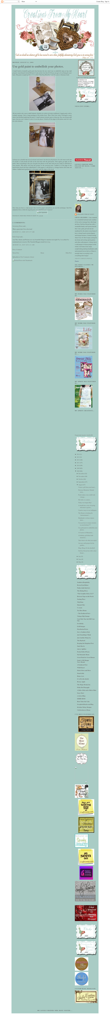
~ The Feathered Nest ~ (84, 613)
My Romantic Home (83, 654)
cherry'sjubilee (81, 649)
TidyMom (80, 602)
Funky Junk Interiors (83, 588)
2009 (78, 468)
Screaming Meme (18, 226)
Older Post (69, 253)
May (79, 562)
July (79, 556)
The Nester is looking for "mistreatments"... (85, 514)
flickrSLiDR (90, 435)
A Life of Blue (81, 696)
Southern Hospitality (83, 582)
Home (42, 253)
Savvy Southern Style (83, 632)
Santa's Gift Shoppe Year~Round (83, 661)
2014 (78, 454)
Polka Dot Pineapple (83, 687)
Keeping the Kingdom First (85, 643)
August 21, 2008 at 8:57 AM (24, 232)
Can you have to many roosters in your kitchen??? (87, 524)
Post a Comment (17, 249)
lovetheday (80, 623)
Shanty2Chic (81, 605)
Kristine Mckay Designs (84, 707)
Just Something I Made (84, 635)
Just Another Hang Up (84, 638)
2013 (78, 457)
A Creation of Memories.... (86, 533)
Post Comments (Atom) (27, 257)
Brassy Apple (81, 682)
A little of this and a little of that (86, 690)
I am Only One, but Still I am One (86, 620)
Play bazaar (61, 240)
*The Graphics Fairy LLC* (85, 593)
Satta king (47, 242)
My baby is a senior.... (84, 500)
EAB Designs (81, 626)
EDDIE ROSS (81, 699)
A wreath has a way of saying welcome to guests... (86, 506)
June (79, 559)
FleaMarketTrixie (82, 629)
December (81, 473)
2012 (78, 460)
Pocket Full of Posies (83, 652)
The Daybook (81, 640)
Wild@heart (81, 668)
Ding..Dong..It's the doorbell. (86, 548)
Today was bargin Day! (85, 503)
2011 (78, 463)
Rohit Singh (16, 237)
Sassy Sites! (80, 693)
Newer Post (16, 253)
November (81, 476)
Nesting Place (81, 599)
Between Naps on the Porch (85, 596)
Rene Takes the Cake (83, 701)
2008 (78, 471)
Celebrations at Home (83, 710)
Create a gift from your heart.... (87, 487)
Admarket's (83, 435)
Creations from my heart (85, 214)
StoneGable (80, 673)
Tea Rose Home (82, 610)
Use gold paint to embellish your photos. (38, 66)
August (80, 485)
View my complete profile (83, 258)
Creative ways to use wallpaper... (87, 510)
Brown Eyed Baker (83, 585)
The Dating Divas (82, 591)
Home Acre (80, 676)
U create (79, 608)
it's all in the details (83, 679)
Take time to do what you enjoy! (87, 540)
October (80, 479)
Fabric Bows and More (84, 670)
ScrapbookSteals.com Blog (85, 704)
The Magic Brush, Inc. (84, 685)
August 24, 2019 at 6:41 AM (24, 245)
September (81, 482)
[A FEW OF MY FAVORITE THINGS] (81, 797)
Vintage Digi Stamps (83, 616)
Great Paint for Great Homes (86, 657)
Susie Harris (81, 646)
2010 (78, 465)
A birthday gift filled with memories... (85, 536)
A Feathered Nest (82, 665)
